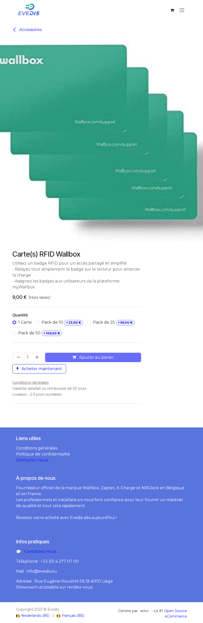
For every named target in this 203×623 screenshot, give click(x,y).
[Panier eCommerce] (172, 10)
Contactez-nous (32, 460)
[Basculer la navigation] (182, 10)
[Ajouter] (38, 357)
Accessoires (30, 29)
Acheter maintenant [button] (41, 368)
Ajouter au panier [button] (96, 357)
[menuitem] (33, 615)
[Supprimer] (18, 357)
